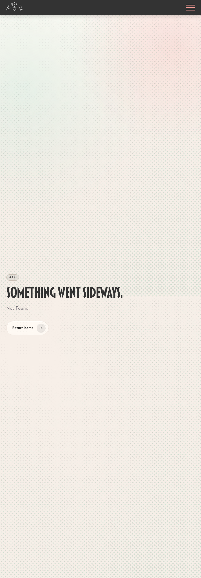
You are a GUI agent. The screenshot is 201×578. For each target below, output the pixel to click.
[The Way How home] (14, 6)
